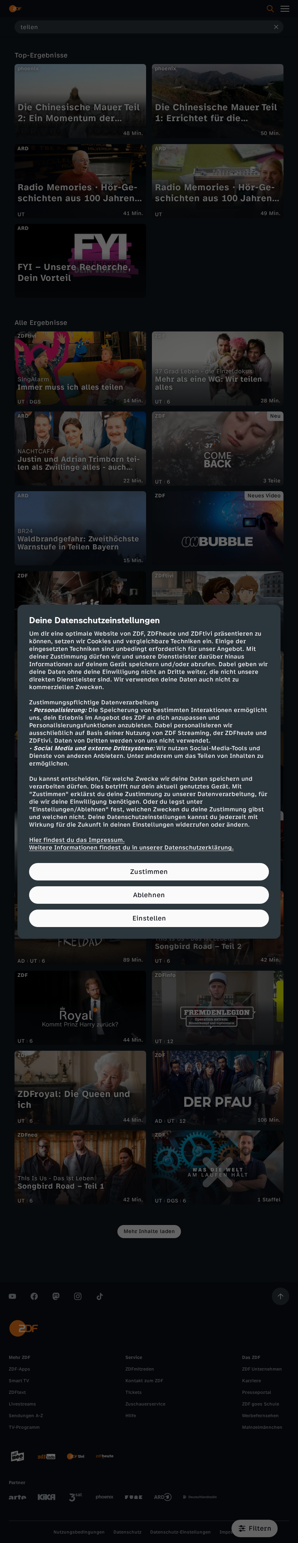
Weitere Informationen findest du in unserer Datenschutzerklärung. (131, 847)
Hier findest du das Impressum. (77, 839)
